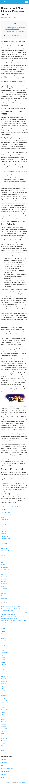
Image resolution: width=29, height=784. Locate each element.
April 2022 (3, 748)
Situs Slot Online (4, 557)
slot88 (2, 591)
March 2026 (3, 638)
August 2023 (4, 712)
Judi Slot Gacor (4, 534)
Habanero (3, 526)
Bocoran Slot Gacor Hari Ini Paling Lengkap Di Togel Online (15, 28)
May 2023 (3, 719)
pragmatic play (4, 545)
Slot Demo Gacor (4, 567)
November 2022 (4, 733)
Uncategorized (4, 598)
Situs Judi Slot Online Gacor (7, 553)
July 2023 (3, 714)
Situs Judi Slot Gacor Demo (7, 550)
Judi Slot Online (4, 536)
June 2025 (3, 659)
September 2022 (4, 738)
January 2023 (4, 729)
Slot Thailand (4, 588)
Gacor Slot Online (5, 524)
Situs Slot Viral (4, 560)
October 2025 (4, 650)
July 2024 (3, 686)
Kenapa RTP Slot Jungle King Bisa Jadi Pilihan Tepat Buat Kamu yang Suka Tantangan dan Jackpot (13, 621)
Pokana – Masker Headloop (13, 35)
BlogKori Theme (21, 782)
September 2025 (4, 652)
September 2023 (4, 709)
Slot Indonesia (4, 579)
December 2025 (4, 645)
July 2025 (3, 657)
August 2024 (4, 683)
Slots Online (3, 593)
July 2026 (3, 629)
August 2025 (4, 655)
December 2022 (4, 731)
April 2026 (3, 636)
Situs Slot (3, 555)
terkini (21, 506)
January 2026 (4, 643)
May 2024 (3, 690)
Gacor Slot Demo (4, 522)
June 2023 (3, 717)
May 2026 (3, 633)
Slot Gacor (3, 574)
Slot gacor (3, 777)
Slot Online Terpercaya (6, 584)
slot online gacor (4, 762)
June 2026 (3, 631)
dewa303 (3, 765)
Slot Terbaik (3, 586)
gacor (13, 506)
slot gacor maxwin (5, 771)
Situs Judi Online (4, 548)
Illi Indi (3, 2)
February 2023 (4, 726)
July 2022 (3, 743)
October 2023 (4, 707)
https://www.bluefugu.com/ (7, 768)
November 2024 (4, 676)
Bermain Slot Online (5, 512)
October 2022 (4, 736)
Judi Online (3, 531)
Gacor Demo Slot (4, 519)
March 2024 (3, 695)
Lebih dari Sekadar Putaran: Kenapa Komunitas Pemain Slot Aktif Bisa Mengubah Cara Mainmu (14, 613)
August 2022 (4, 740)
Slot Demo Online (5, 569)
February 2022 (4, 752)
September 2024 (4, 681)
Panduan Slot (4, 543)
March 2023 (3, 724)
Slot (2, 562)
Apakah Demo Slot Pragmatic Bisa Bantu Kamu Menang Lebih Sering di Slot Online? (13, 609)
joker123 (3, 529)
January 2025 (4, 671)
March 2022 (3, 750)
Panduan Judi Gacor (5, 538)
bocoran (9, 506)
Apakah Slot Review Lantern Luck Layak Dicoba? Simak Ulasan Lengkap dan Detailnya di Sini (13, 617)
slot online (3, 759)
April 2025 (3, 664)
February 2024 (4, 698)
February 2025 (4, 669)
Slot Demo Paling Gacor (6, 572)
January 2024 (4, 700)
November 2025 (4, 648)
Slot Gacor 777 (4, 576)
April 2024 (3, 693)
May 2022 (3, 745)
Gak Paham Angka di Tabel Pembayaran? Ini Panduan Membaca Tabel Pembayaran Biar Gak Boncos (12, 605)
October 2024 (4, 679)
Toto (2, 595)
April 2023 (3, 721)
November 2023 (4, 705)
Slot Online (3, 581)
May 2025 (3, 662)
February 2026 (4, 640)
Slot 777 (3, 564)
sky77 (17, 506)
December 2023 (4, 702)
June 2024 (3, 688)
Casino (2, 517)
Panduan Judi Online (5, 541)
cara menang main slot (6, 514)
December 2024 (4, 674)
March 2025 (3, 667)
